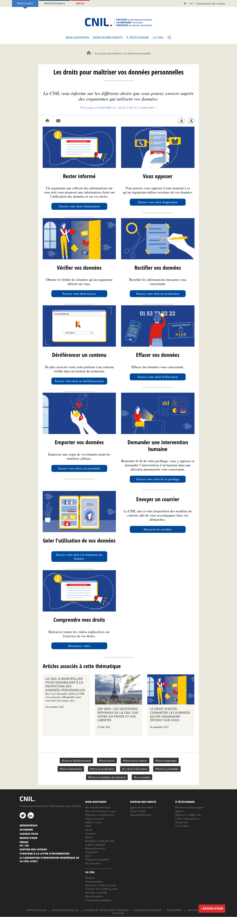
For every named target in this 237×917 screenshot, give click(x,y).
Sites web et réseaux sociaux (100, 811)
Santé (88, 826)
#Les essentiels (142, 777)
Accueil (88, 53)
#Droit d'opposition (166, 760)
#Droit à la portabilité (167, 769)
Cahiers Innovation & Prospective (187, 820)
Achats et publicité (95, 844)
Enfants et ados (93, 822)
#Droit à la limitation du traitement (107, 777)
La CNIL (158, 37)
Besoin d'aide (213, 908)
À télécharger (137, 37)
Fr (185, 3)
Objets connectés (94, 818)
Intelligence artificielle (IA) (99, 840)
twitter (23, 815)
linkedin (31, 815)
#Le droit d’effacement (134, 769)
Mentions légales (36, 910)
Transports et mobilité (97, 859)
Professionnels (54, 3)
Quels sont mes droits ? (142, 807)
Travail (89, 837)
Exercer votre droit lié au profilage (157, 479)
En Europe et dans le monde (100, 885)
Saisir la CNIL (138, 811)
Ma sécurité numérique (97, 807)
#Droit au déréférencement (76, 760)
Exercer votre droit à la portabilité (79, 468)
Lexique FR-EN (29, 833)
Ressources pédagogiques (189, 807)
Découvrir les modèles (158, 529)
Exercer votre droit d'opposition (157, 202)
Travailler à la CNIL (96, 892)
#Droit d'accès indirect (135, 760)
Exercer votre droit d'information (79, 206)
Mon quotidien (77, 37)
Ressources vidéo (79, 646)
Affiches (179, 811)
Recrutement (174, 910)
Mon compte (194, 910)
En (191, 3)
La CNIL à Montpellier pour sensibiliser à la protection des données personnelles (65, 684)
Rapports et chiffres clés (188, 814)
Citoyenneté (91, 852)
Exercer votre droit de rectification (157, 293)
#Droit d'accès (107, 760)
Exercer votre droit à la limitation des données (79, 556)
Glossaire (26, 829)
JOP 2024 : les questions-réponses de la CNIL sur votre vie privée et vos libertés (118, 714)
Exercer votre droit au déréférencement (79, 381)
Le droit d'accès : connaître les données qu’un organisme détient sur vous (170, 714)
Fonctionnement (94, 881)
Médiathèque (28, 825)
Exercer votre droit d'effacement (158, 377)
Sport (88, 855)
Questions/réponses (140, 814)
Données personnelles (65, 910)
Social (88, 829)
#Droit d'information (71, 769)
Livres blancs (182, 826)
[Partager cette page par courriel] (58, 120)
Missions (90, 877)
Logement (90, 833)
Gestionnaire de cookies (210, 3)
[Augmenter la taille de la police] (191, 120)
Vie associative (93, 863)
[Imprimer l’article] (47, 120)
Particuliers (25, 3)
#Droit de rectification (102, 769)
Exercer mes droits (107, 37)
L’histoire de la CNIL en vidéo (101, 888)
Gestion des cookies (33, 849)
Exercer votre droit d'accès (79, 293)
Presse (80, 3)
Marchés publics (94, 896)
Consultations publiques (98, 900)
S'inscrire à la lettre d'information (45, 853)
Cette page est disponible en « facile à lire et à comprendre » (118, 107)
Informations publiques (148, 910)
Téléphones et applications (99, 814)
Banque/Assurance (95, 848)
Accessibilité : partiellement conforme (106, 910)
